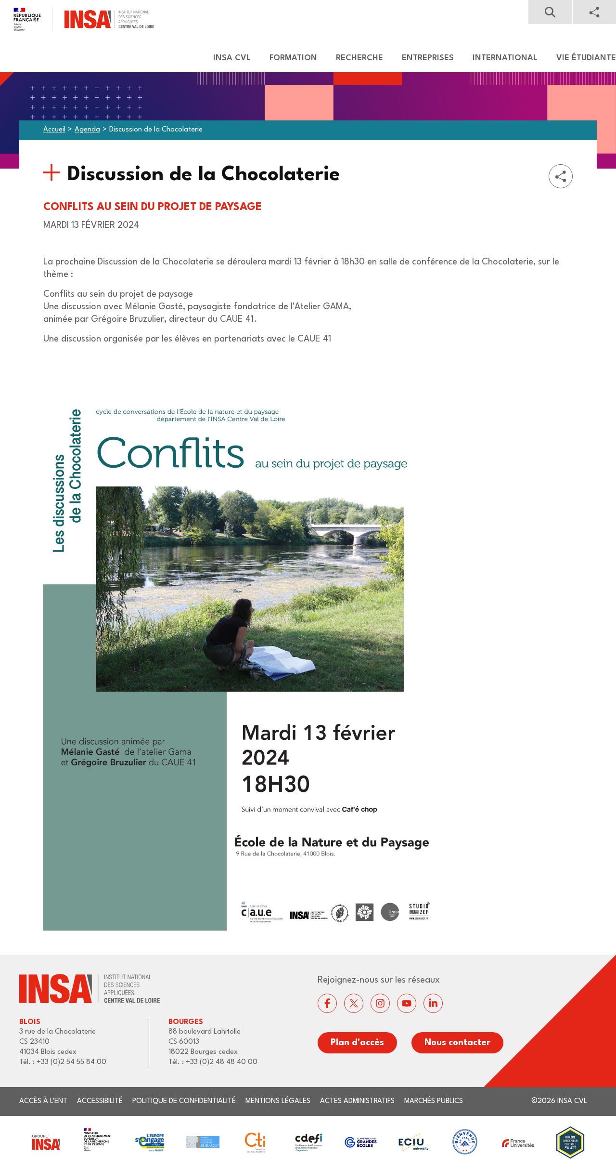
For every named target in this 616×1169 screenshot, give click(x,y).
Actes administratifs (357, 1101)
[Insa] (77, 19)
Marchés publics (433, 1101)
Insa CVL (232, 58)
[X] (353, 1003)
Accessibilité (100, 1101)
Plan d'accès (357, 1042)
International (505, 58)
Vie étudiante (586, 58)
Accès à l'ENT (43, 1101)
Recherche (359, 58)
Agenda (87, 129)
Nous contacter (457, 1042)
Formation (293, 58)
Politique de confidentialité (184, 1101)
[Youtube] (406, 1003)
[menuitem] (227, 58)
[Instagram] (380, 1003)
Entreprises (428, 58)
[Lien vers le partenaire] (45, 1142)
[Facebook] (327, 1003)
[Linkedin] (433, 1003)
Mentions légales (277, 1101)
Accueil (54, 129)
